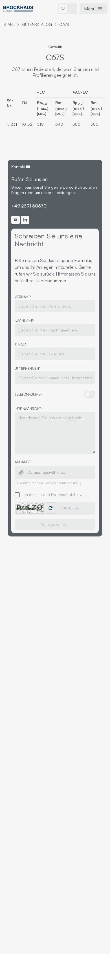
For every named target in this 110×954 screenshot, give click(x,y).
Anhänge (22, 462)
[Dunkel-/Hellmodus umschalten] (67, 8)
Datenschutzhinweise (70, 494)
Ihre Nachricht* (29, 409)
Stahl (9, 24)
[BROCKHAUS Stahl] (18, 9)
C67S (64, 24)
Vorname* (23, 297)
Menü (90, 9)
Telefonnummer (28, 394)
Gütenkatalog (37, 24)
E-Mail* (20, 344)
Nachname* (24, 321)
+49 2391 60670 (29, 206)
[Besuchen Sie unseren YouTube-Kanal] (15, 220)
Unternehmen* (27, 368)
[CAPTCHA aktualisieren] (50, 508)
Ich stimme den (56, 494)
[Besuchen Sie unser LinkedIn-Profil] (25, 220)
